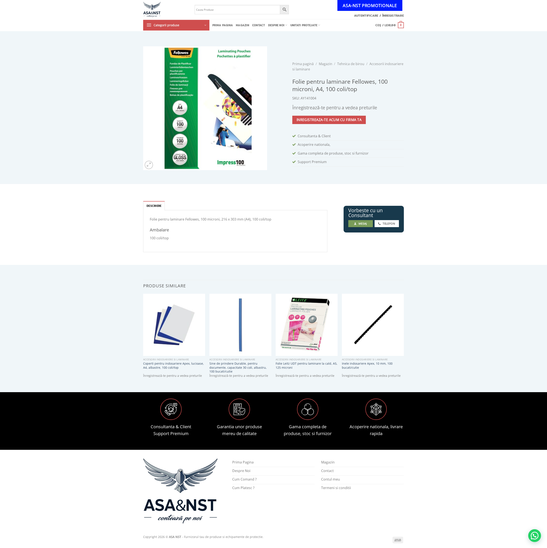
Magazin (242, 25)
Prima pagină (303, 63)
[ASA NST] (165, 9)
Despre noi (276, 25)
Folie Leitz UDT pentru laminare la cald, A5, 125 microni (306, 366)
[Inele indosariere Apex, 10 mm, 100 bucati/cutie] (373, 325)
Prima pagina (222, 25)
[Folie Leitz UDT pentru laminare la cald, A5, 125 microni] (307, 325)
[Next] (403, 339)
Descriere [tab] (154, 206)
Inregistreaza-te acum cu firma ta (329, 119)
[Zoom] (149, 165)
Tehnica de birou (350, 63)
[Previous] (143, 339)
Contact (258, 25)
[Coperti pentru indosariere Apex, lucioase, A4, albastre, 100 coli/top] (174, 325)
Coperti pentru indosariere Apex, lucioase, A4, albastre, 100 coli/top (173, 366)
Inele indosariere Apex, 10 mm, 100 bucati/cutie (367, 366)
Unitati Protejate (303, 25)
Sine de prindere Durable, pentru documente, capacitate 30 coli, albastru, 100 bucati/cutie (238, 367)
